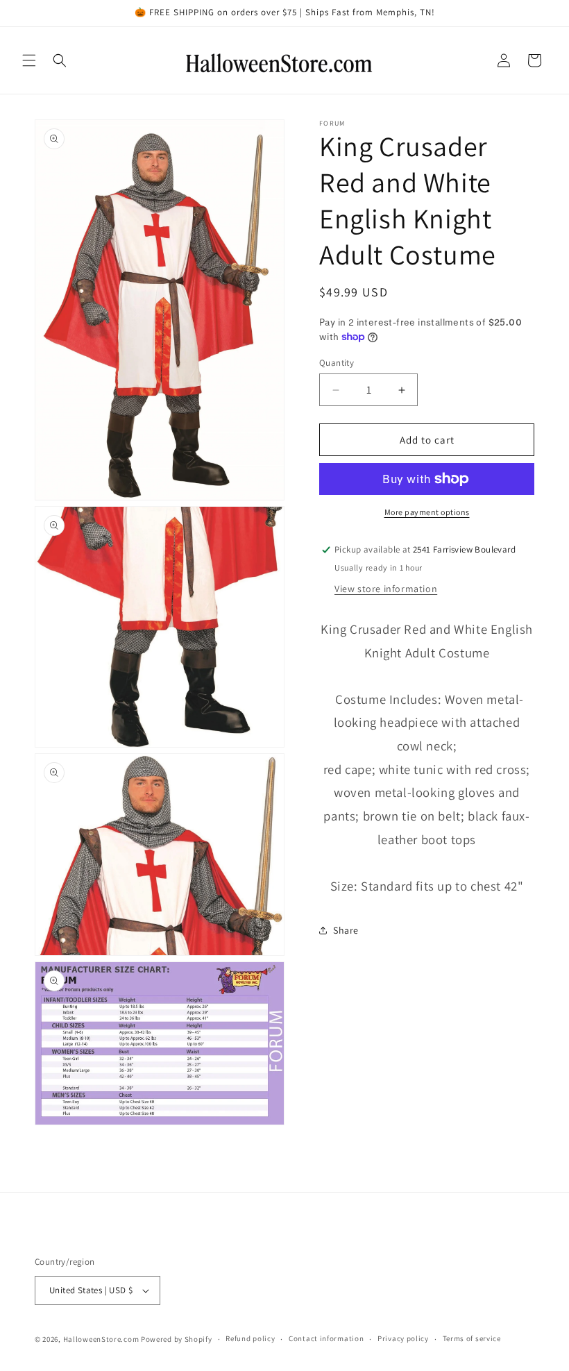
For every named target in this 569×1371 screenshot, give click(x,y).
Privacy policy (403, 1338)
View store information (385, 588)
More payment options (427, 512)
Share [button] (346, 930)
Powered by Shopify (176, 1339)
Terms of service (472, 1338)
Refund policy (250, 1338)
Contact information (326, 1338)
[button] (29, 60)
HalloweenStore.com (101, 1339)
